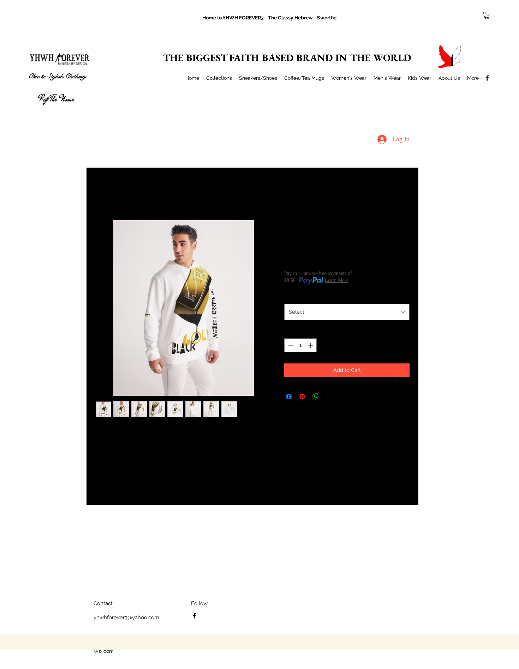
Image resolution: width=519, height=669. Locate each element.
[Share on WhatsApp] (315, 396)
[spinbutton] (300, 345)
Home (102, 194)
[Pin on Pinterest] (302, 396)
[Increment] (311, 345)
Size (290, 296)
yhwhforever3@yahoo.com (126, 617)
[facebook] (487, 78)
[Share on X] (329, 396)
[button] (486, 15)
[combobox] (347, 312)
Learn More (336, 280)
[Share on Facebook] (289, 396)
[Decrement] (290, 345)
